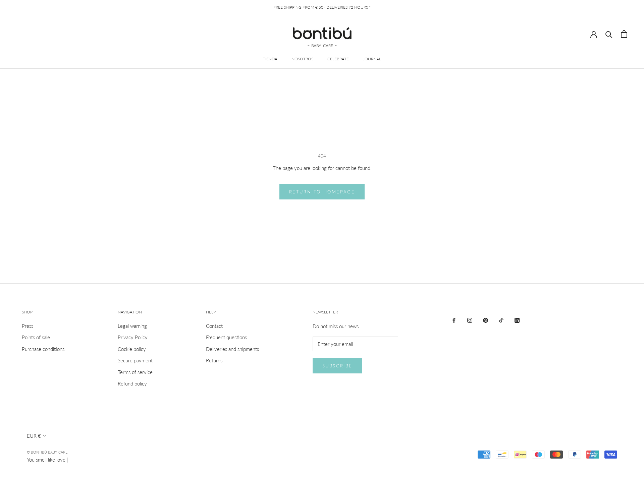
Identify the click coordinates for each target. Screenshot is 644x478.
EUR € (34, 436)
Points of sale (36, 337)
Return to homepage (322, 191)
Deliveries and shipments (232, 349)
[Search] (608, 34)
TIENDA (270, 58)
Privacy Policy (133, 337)
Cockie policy (132, 349)
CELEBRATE (338, 58)
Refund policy (132, 383)
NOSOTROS (302, 58)
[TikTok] (501, 319)
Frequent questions (226, 337)
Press (27, 326)
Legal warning (132, 326)
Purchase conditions (43, 349)
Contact (214, 326)
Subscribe (337, 365)
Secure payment (135, 360)
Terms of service (135, 372)
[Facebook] (454, 319)
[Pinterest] (485, 319)
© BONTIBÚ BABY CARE (47, 452)
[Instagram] (469, 319)
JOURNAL (372, 58)
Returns (214, 360)
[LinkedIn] (517, 319)
